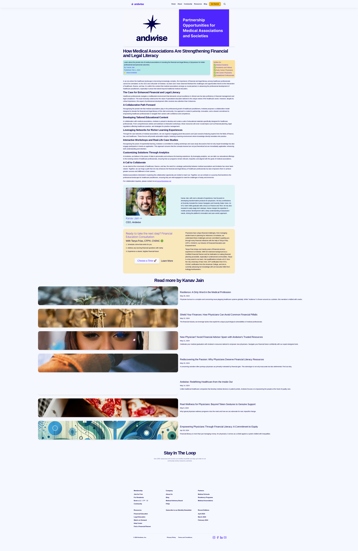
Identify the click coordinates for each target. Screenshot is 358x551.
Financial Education (141, 514)
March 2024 (202, 517)
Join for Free (138, 494)
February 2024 (203, 520)
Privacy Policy (171, 537)
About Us (169, 494)
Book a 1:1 (137, 500)
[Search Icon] (224, 4)
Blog (205, 4)
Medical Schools (204, 494)
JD (147, 500)
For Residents (139, 497)
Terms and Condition (184, 537)
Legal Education (139, 517)
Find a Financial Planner (142, 526)
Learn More (167, 260)
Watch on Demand (140, 520)
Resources (198, 4)
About (180, 4)
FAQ (167, 504)
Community (188, 4)
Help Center (138, 523)
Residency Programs (205, 497)
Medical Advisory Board (174, 500)
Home (173, 4)
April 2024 (201, 514)
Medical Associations (205, 500)
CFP (143, 500)
